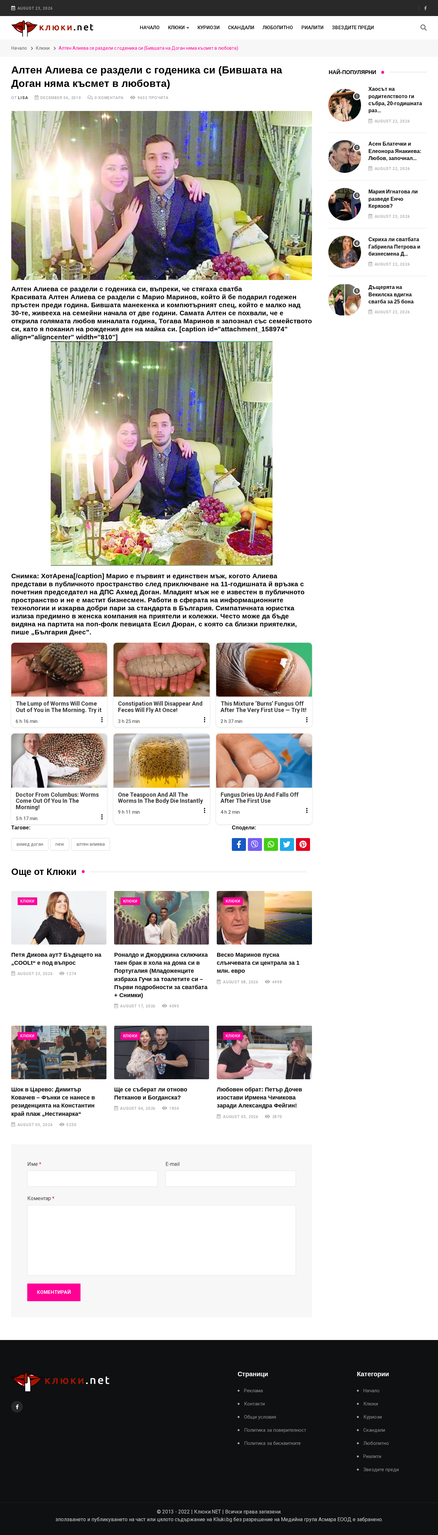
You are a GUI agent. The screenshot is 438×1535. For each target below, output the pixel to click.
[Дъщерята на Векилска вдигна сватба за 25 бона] (345, 300)
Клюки (176, 27)
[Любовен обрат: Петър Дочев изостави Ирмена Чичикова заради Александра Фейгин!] (264, 1052)
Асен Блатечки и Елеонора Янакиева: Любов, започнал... (394, 151)
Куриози (209, 27)
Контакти (254, 1404)
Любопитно (278, 27)
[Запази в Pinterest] (303, 844)
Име (34, 1164)
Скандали (241, 27)
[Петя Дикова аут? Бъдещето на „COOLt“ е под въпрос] (58, 918)
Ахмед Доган (29, 844)
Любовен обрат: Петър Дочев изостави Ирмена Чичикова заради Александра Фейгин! (259, 1097)
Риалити (312, 27)
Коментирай (54, 1292)
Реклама (253, 1390)
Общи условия (260, 1417)
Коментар (41, 1198)
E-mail (172, 1164)
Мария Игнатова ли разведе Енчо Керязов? (393, 199)
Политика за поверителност (275, 1430)
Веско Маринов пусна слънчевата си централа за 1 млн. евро (258, 963)
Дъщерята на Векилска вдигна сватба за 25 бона (391, 294)
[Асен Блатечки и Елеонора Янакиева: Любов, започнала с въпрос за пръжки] (345, 156)
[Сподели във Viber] (255, 844)
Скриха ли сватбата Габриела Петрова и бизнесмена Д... (394, 247)
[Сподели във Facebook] (239, 844)
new (59, 844)
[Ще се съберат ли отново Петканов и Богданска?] (161, 1052)
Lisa (23, 98)
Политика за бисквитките (272, 1443)
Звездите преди (353, 27)
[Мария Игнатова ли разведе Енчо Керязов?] (345, 204)
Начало (150, 27)
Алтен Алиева (90, 844)
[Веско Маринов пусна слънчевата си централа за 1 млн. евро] (264, 918)
